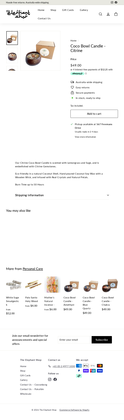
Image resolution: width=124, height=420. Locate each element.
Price (73, 59)
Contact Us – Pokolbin (32, 389)
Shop (53, 9)
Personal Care (33, 269)
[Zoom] (40, 51)
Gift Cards (68, 9)
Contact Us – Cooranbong (33, 384)
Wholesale (25, 393)
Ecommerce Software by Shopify (75, 410)
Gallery (84, 9)
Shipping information (29, 195)
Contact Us (44, 18)
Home (41, 9)
